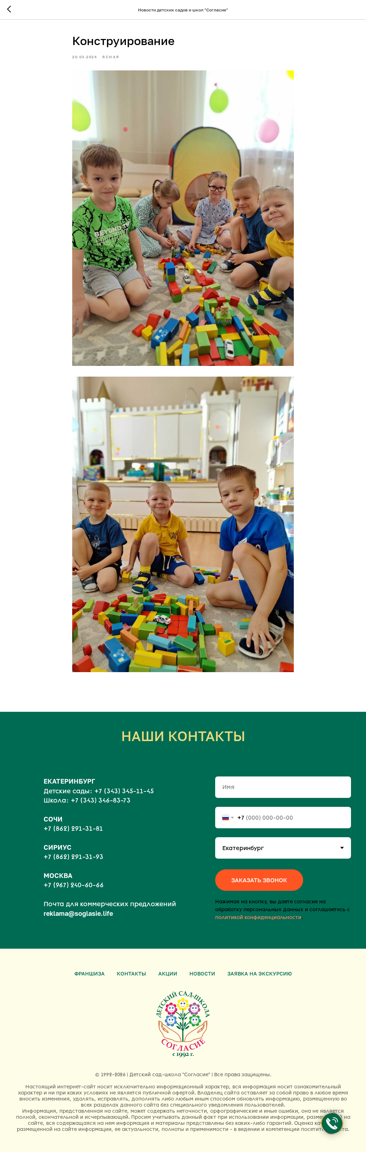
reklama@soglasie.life (78, 913)
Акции (167, 973)
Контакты (131, 973)
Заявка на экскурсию (259, 973)
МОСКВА (58, 875)
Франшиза (89, 973)
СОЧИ (53, 819)
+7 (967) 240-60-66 (74, 885)
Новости (202, 973)
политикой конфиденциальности (258, 917)
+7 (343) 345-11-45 (124, 791)
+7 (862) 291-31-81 (73, 829)
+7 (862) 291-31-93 (73, 857)
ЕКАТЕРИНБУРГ (69, 781)
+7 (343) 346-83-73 (100, 800)
